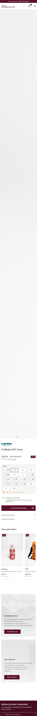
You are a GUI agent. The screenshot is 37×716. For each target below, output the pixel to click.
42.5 (15, 479)
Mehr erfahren (12, 677)
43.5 (23, 479)
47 (8, 488)
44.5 (7, 484)
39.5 (7, 474)
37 (7, 470)
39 (32, 470)
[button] (18, 515)
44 (32, 479)
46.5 (32, 484)
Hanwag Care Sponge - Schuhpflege (12, 571)
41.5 (32, 474)
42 (7, 479)
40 (16, 474)
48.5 (15, 488)
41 (24, 474)
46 (23, 484)
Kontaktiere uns (12, 631)
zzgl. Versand (12, 459)
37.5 (15, 470)
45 (15, 484)
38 (24, 470)
